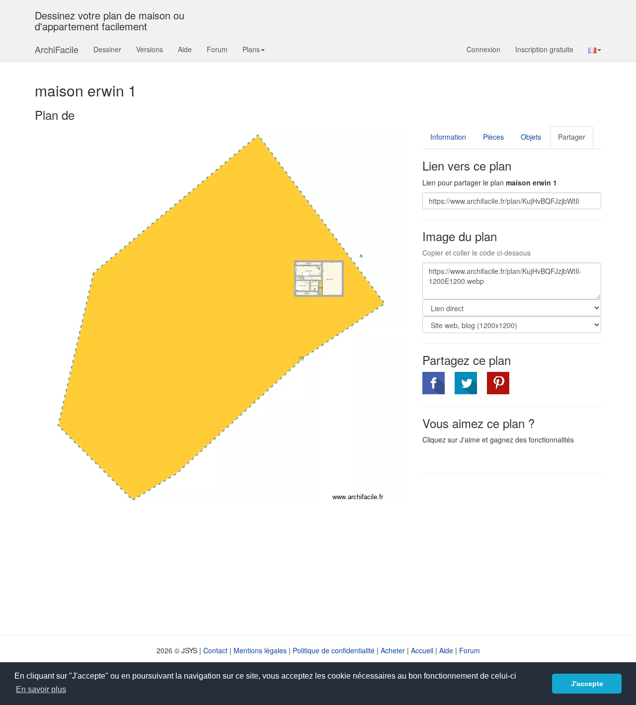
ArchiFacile (57, 49)
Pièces (493, 137)
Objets (531, 137)
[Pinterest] (498, 383)
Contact (215, 650)
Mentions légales (260, 650)
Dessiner (107, 49)
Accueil (422, 650)
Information (448, 137)
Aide (185, 49)
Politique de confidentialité (334, 650)
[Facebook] (433, 383)
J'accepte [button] (587, 684)
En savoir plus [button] (41, 689)
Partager (571, 137)
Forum (217, 49)
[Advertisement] (505, 553)
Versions (149, 49)
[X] (466, 383)
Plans (251, 49)
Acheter (393, 650)
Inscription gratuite (544, 49)
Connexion (483, 49)
